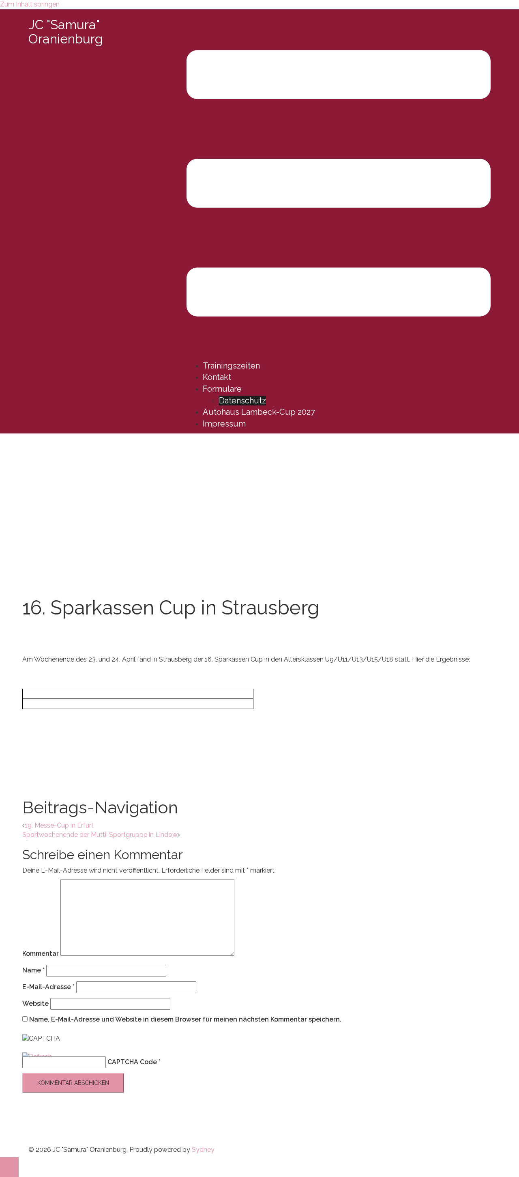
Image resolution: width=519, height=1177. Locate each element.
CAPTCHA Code (132, 1062)
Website (35, 1003)
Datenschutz (242, 400)
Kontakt (217, 377)
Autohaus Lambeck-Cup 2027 (259, 412)
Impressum (224, 424)
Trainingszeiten (231, 366)
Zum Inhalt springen (30, 4)
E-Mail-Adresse (48, 987)
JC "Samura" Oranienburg (65, 31)
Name (33, 970)
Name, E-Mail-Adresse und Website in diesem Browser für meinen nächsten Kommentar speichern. (185, 1019)
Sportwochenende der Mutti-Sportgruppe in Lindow (100, 835)
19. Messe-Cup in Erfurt (59, 825)
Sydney (203, 1149)
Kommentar (40, 953)
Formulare (222, 389)
